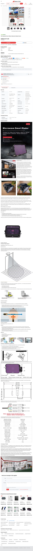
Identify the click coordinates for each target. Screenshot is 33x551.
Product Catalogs (12, 520)
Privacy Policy (28, 547)
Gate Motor (17, 525)
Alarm (2, 533)
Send (7, 489)
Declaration (25, 547)
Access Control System (11, 525)
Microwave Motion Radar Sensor (20, 522)
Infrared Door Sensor (4, 543)
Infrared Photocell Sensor (27, 522)
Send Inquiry (8, 42)
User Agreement (21, 547)
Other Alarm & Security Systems (19, 533)
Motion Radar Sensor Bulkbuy (12, 543)
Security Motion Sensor (4, 541)
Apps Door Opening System (4, 522)
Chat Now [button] (25, 42)
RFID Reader (18, 523)
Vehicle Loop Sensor (3, 523)
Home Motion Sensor (18, 541)
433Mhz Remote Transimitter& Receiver (28, 523)
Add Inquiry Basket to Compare (16, 31)
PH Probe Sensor (11, 535)
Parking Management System (4, 525)
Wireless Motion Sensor (25, 541)
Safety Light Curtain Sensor (12, 522)
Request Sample (14, 44)
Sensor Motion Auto (11, 541)
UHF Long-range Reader (12, 523)
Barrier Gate (25, 525)
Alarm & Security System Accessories (9, 533)
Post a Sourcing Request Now (24, 489)
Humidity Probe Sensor (4, 535)
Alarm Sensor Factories (4, 539)
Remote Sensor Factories (22, 539)
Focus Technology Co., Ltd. (11, 547)
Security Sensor (16, 539)
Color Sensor (10, 539)
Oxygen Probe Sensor (27, 533)
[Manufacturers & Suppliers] (16, 1)
